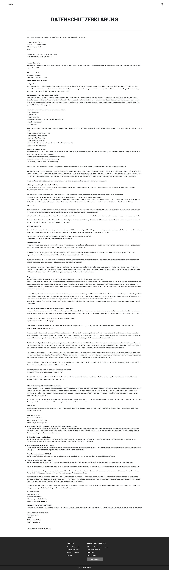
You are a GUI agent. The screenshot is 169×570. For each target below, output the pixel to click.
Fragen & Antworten (73, 552)
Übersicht (9, 4)
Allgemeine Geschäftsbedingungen (97, 547)
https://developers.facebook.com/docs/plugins (41, 321)
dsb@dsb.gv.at (35, 522)
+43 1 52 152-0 (36, 520)
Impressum (90, 552)
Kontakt (69, 555)
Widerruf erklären (95, 559)
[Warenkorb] (162, 4)
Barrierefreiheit (91, 555)
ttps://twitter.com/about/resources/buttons (40, 328)
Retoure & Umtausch (73, 547)
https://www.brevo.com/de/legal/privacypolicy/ (74, 236)
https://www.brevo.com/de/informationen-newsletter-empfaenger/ (46, 239)
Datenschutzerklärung (43, 528)
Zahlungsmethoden (72, 550)
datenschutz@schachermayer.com (37, 80)
